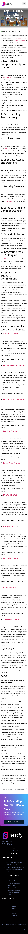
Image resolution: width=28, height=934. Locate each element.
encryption (10, 201)
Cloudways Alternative (14, 888)
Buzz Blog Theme (12, 463)
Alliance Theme (10, 333)
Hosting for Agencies (14, 872)
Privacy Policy (21, 929)
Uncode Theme (10, 558)
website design (7, 77)
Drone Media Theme (13, 399)
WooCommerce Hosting (14, 865)
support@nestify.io (14, 850)
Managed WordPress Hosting (14, 862)
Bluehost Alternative (14, 881)
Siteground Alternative (14, 890)
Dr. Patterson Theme (13, 365)
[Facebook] (14, 853)
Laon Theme (9, 587)
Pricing (14, 908)
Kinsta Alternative (14, 892)
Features (14, 906)
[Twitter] (16, 853)
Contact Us (14, 915)
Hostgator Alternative (14, 885)
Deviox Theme (10, 431)
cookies (7, 148)
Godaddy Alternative (14, 883)
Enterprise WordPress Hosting (14, 869)
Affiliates (14, 913)
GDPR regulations (19, 40)
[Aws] (11, 853)
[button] (24, 3)
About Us (14, 904)
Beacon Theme (11, 619)
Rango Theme (10, 526)
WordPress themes (10, 259)
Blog (14, 911)
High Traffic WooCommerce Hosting (14, 867)
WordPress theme (19, 38)
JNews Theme (10, 494)
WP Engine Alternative (14, 895)
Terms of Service (10, 929)
